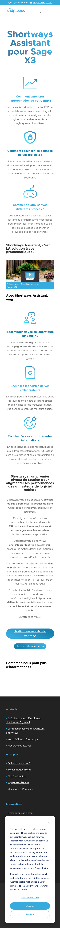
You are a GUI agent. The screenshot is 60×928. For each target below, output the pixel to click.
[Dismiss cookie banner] (49, 823)
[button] (30, 275)
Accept (30, 905)
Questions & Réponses (20, 789)
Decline (30, 914)
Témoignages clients (19, 770)
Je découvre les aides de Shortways (30, 633)
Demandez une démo (20, 813)
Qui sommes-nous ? (19, 763)
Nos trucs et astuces (19, 746)
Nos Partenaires (17, 776)
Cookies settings (30, 897)
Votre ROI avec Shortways (23, 739)
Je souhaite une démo (30, 646)
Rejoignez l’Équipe (18, 782)
